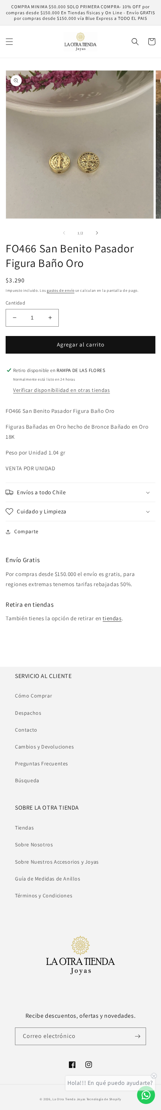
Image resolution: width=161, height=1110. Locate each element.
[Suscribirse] (137, 1036)
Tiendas (24, 827)
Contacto (26, 729)
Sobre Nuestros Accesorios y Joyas (57, 861)
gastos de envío (61, 290)
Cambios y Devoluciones (44, 746)
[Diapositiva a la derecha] (97, 233)
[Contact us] (146, 1095)
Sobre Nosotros (34, 844)
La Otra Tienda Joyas (68, 1099)
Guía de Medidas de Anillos (47, 878)
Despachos (28, 713)
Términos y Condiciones (43, 895)
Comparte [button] (26, 531)
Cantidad (15, 303)
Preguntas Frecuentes (41, 763)
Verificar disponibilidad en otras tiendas (61, 390)
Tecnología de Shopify (103, 1099)
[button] (9, 41)
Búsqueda (27, 780)
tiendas (112, 618)
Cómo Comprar (33, 695)
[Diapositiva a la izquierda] (64, 233)
